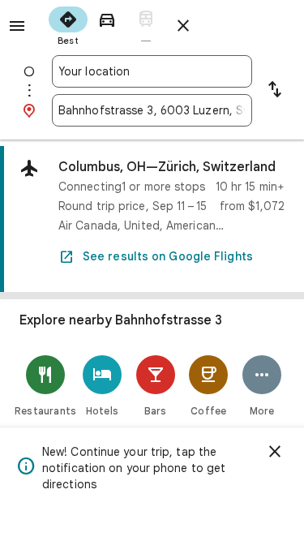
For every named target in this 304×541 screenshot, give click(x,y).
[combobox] (152, 71)
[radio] (68, 24)
